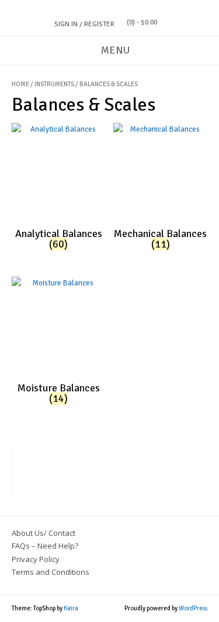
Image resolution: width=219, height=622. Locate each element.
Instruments (54, 84)
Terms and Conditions (50, 572)
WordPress (193, 608)
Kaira (71, 608)
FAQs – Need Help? (45, 545)
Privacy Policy (36, 559)
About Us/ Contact (43, 533)
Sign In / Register (84, 24)
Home (20, 84)
